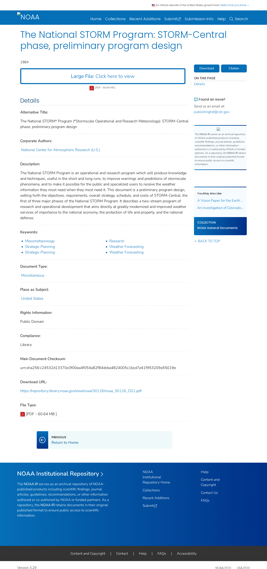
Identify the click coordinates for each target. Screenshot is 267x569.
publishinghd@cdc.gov (212, 111)
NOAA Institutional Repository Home (156, 477)
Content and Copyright (88, 553)
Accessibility (187, 553)
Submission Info (199, 18)
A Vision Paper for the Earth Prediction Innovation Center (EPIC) (220, 200)
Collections (115, 18)
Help (221, 18)
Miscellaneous (32, 275)
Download (206, 68)
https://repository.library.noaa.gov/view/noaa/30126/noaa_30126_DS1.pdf (81, 390)
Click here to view (103, 76)
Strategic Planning (40, 246)
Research (116, 241)
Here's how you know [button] (233, 5)
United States (32, 298)
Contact (122, 553)
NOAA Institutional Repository (58, 474)
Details (199, 84)
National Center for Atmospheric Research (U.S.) (60, 149)
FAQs (205, 500)
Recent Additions (145, 18)
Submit (170, 18)
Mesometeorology (40, 241)
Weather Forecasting (126, 246)
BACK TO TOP (209, 241)
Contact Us (209, 492)
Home (95, 18)
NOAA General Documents (217, 228)
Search (241, 18)
